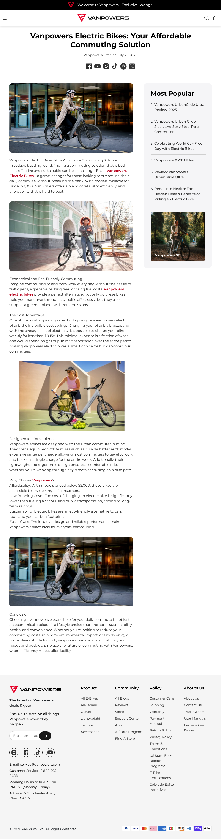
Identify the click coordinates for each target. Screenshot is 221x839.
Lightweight (90, 718)
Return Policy (160, 730)
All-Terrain (89, 705)
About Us (191, 698)
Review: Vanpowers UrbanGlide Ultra (171, 174)
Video (119, 712)
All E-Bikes (89, 698)
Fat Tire (87, 725)
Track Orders (194, 712)
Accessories (90, 732)
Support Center (127, 718)
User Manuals (195, 718)
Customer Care (162, 698)
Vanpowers (42, 480)
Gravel (86, 712)
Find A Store (125, 738)
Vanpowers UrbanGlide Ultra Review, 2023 (179, 107)
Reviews (121, 705)
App (118, 725)
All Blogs (122, 698)
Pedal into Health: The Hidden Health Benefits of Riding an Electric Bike (177, 194)
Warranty (157, 712)
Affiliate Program (128, 732)
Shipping (157, 705)
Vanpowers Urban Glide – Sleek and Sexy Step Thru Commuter (176, 126)
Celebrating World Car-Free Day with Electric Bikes (178, 146)
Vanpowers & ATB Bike (174, 160)
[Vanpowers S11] (178, 236)
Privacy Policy (161, 737)
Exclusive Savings (137, 5)
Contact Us (193, 705)
